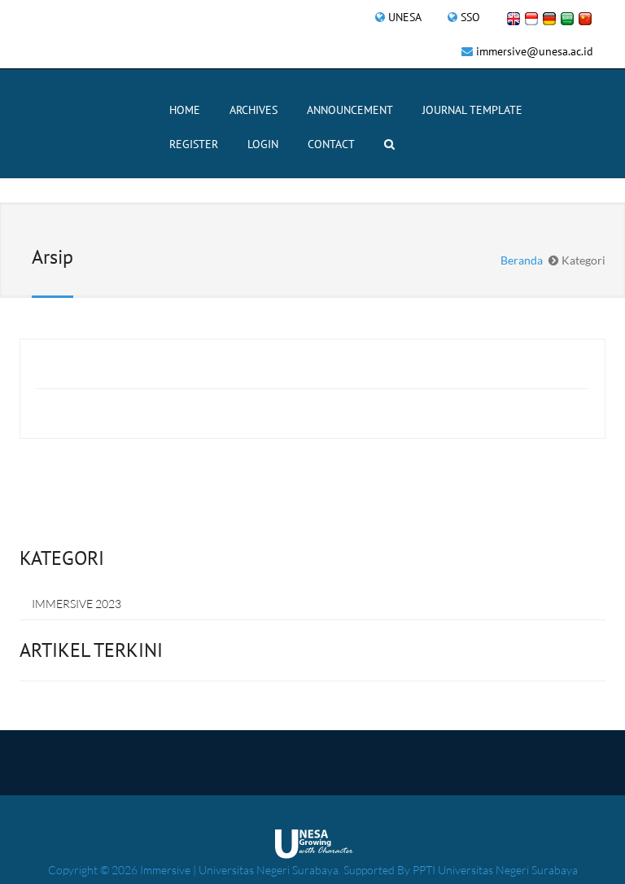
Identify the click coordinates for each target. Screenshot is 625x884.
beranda (521, 260)
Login (262, 144)
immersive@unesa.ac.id (534, 51)
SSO (470, 17)
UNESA (405, 17)
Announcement (350, 110)
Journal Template (472, 110)
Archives (253, 110)
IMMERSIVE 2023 (76, 603)
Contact (331, 144)
